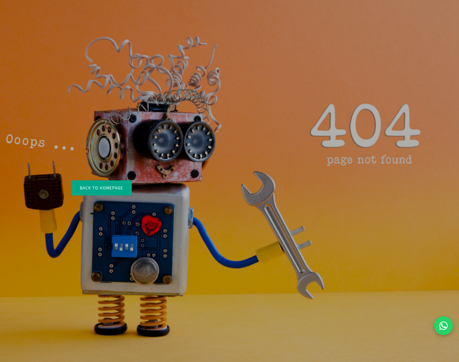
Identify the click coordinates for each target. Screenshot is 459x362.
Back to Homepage (101, 188)
